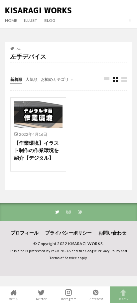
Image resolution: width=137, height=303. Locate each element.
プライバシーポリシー (68, 232)
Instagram (68, 298)
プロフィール (25, 232)
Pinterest (95, 298)
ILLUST (31, 20)
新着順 (16, 79)
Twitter (41, 298)
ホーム (14, 298)
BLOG (49, 20)
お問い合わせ (112, 232)
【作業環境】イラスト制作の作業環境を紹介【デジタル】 (36, 150)
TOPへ (123, 298)
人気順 (32, 79)
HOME (11, 20)
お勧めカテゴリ (55, 79)
